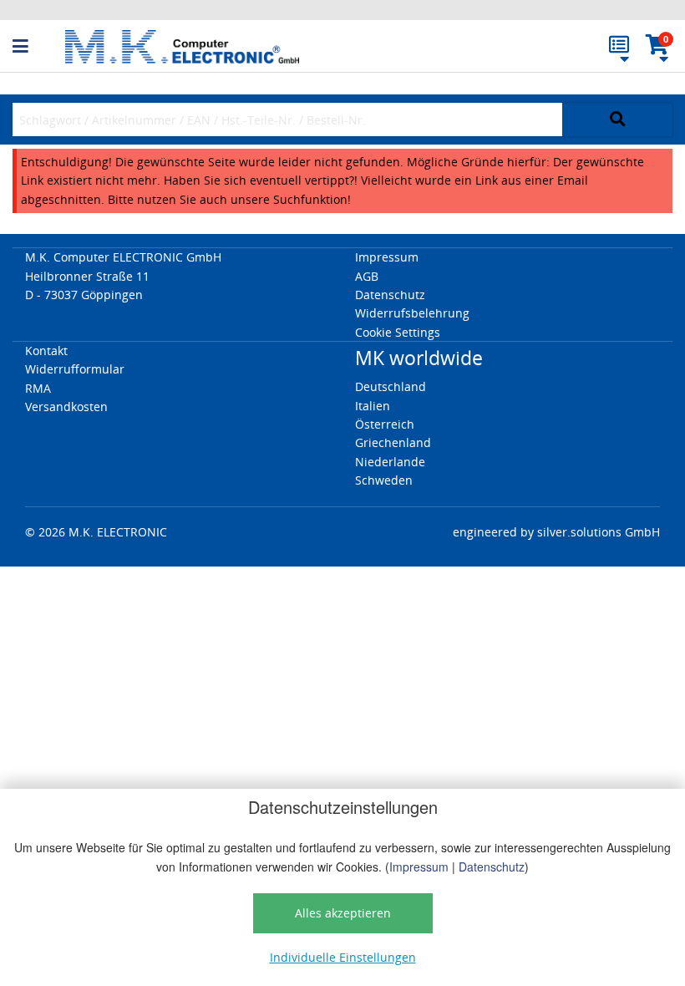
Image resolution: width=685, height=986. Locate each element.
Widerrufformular (74, 369)
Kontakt (46, 350)
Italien (372, 406)
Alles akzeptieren (343, 913)
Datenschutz (492, 866)
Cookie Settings (397, 332)
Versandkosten (66, 406)
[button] (39, 47)
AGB (366, 276)
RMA (38, 388)
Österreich (384, 424)
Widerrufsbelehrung (412, 313)
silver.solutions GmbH (598, 532)
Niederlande (390, 462)
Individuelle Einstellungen (343, 957)
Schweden (384, 480)
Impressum (419, 866)
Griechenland (393, 442)
